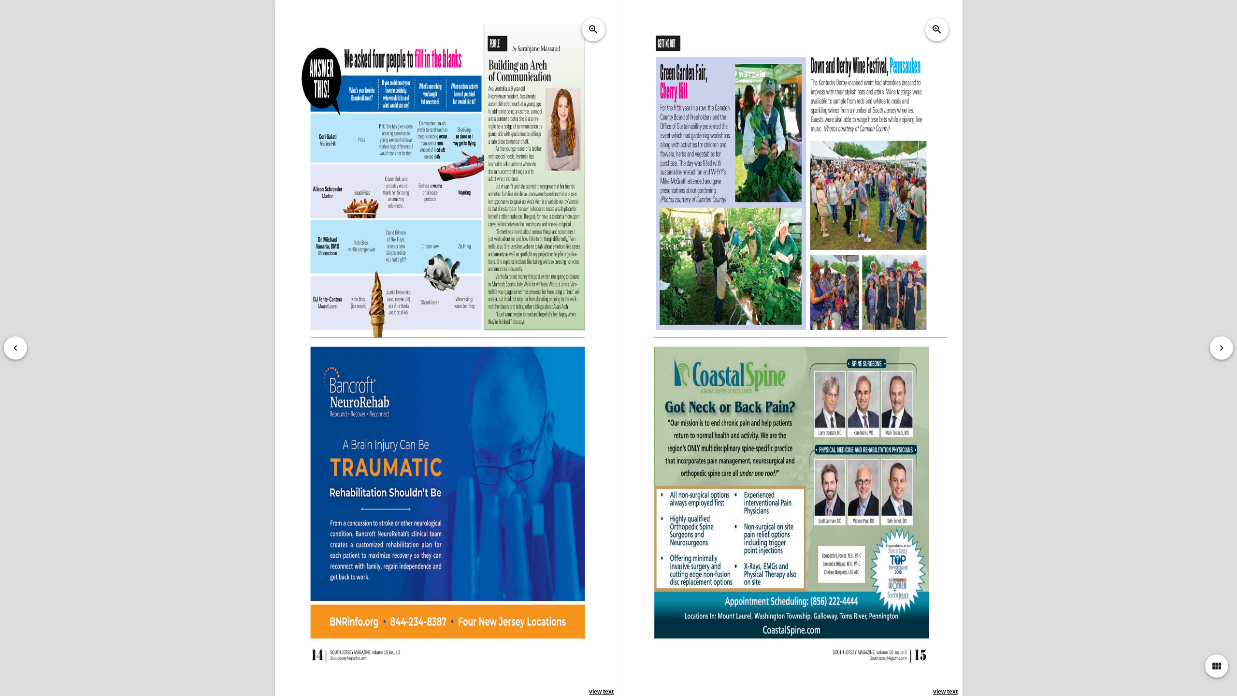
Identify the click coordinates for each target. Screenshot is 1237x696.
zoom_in (593, 29)
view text (601, 691)
